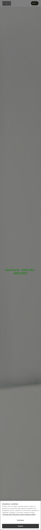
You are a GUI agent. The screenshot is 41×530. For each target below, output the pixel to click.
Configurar (20, 520)
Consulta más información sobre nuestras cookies (19, 514)
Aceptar (20, 526)
